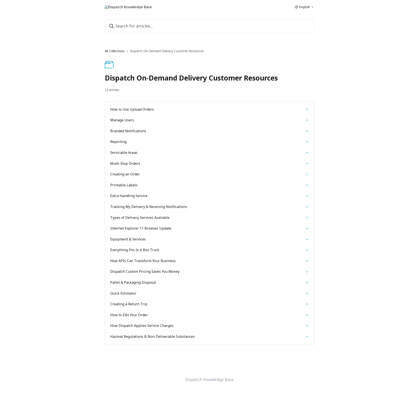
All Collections (115, 51)
